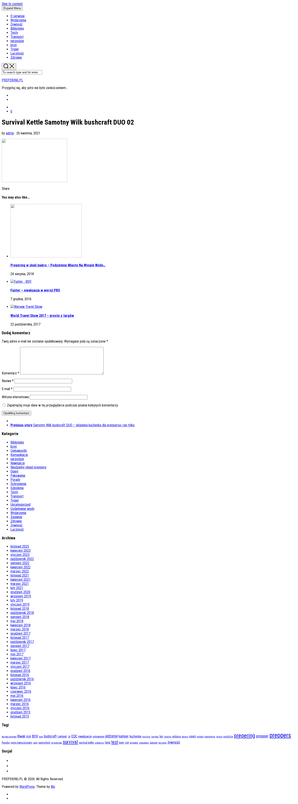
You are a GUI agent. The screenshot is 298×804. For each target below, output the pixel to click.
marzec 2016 (19, 704)
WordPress (27, 787)
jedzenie (111, 736)
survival (70, 742)
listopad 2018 (19, 609)
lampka (155, 736)
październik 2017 (22, 642)
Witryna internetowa (15, 397)
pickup (219, 736)
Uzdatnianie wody (22, 509)
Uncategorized (20, 504)
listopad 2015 (19, 716)
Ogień (14, 471)
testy (121, 742)
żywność (174, 742)
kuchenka (135, 736)
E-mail (7, 389)
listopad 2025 (19, 546)
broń (13, 45)
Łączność (17, 53)
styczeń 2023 (19, 555)
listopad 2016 (19, 675)
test (114, 742)
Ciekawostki (18, 451)
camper (62, 736)
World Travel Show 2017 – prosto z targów (42, 316)
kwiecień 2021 (20, 580)
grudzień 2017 (20, 633)
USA (127, 742)
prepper (262, 736)
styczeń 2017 (19, 667)
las (161, 736)
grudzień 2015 (20, 712)
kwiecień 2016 (20, 700)
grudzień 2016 (20, 671)
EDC (74, 736)
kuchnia (146, 736)
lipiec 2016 (18, 687)
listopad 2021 (19, 575)
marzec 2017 (19, 662)
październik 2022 (22, 559)
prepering (244, 735)
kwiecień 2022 (20, 567)
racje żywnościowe (21, 742)
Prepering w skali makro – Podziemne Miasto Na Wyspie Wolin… (57, 265)
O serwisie (17, 16)
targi (107, 742)
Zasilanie (16, 517)
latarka (167, 736)
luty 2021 (16, 588)
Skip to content (12, 4)
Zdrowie (16, 57)
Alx (53, 787)
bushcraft (50, 736)
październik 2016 (22, 679)
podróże (228, 736)
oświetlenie (209, 736)
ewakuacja (85, 736)
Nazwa (8, 381)
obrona (185, 736)
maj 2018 (16, 621)
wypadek (134, 742)
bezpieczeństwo (9, 736)
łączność (162, 742)
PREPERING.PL (12, 80)
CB (69, 736)
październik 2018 (22, 613)
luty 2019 (16, 600)
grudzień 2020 (20, 592)
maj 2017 (16, 654)
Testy (14, 33)
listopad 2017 (19, 638)
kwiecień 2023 (20, 551)
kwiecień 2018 (20, 625)
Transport (17, 37)
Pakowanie (17, 475)
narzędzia (17, 41)
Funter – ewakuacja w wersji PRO (35, 290)
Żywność (16, 24)
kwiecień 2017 (20, 658)
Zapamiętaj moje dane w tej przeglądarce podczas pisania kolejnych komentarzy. (62, 405)
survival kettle (86, 742)
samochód (44, 742)
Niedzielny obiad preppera (28, 467)
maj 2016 (16, 696)
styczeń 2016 (19, 708)
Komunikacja (19, 455)
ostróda (200, 736)
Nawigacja (17, 463)
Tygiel (14, 49)
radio (35, 742)
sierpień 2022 (19, 563)
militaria (176, 736)
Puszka (6, 742)
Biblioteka (17, 28)
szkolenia (99, 742)
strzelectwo (56, 742)
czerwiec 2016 (20, 691)
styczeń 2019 (19, 604)
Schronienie (18, 484)
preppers (280, 735)
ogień (192, 736)
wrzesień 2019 (20, 596)
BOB (28, 736)
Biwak (21, 736)
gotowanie (98, 736)
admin (10, 133)
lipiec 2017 (18, 650)
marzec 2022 (19, 571)
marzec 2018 (19, 629)
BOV (35, 736)
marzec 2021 (19, 584)
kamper (124, 736)
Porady (15, 480)
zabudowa (144, 742)
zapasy (154, 742)
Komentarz (10, 373)
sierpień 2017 (19, 646)
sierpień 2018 (19, 617)
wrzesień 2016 (20, 683)
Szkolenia (17, 488)
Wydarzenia (18, 20)
